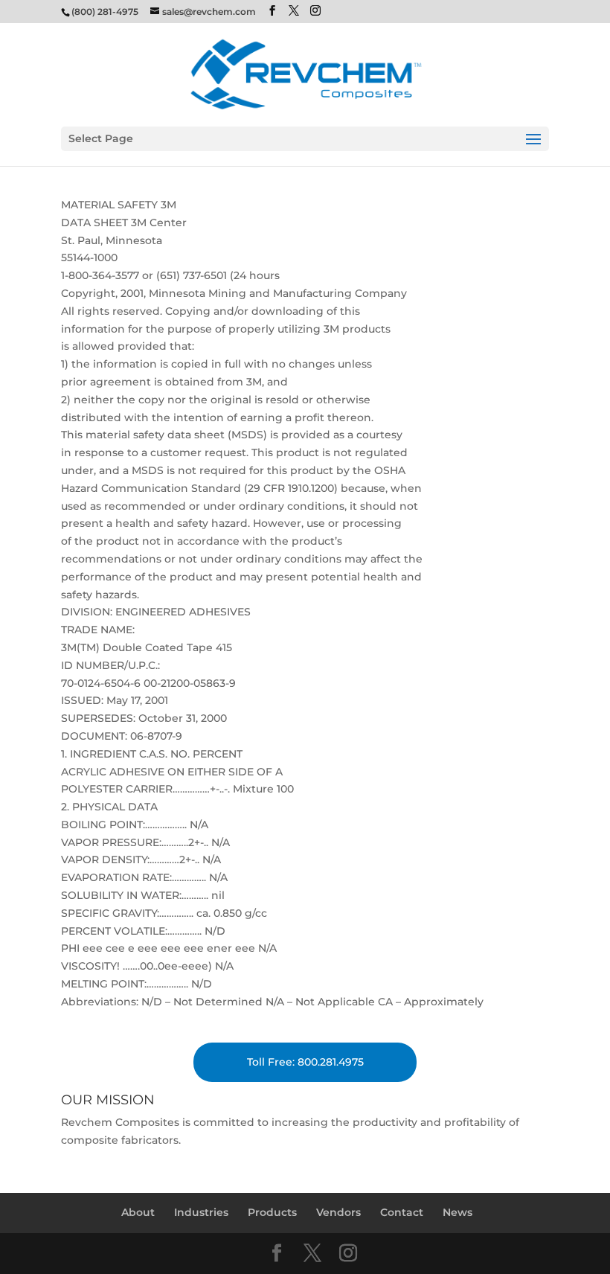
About (138, 1212)
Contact (401, 1212)
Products (272, 1212)
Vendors (338, 1212)
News (457, 1212)
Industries (201, 1212)
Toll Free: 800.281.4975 (305, 1062)
